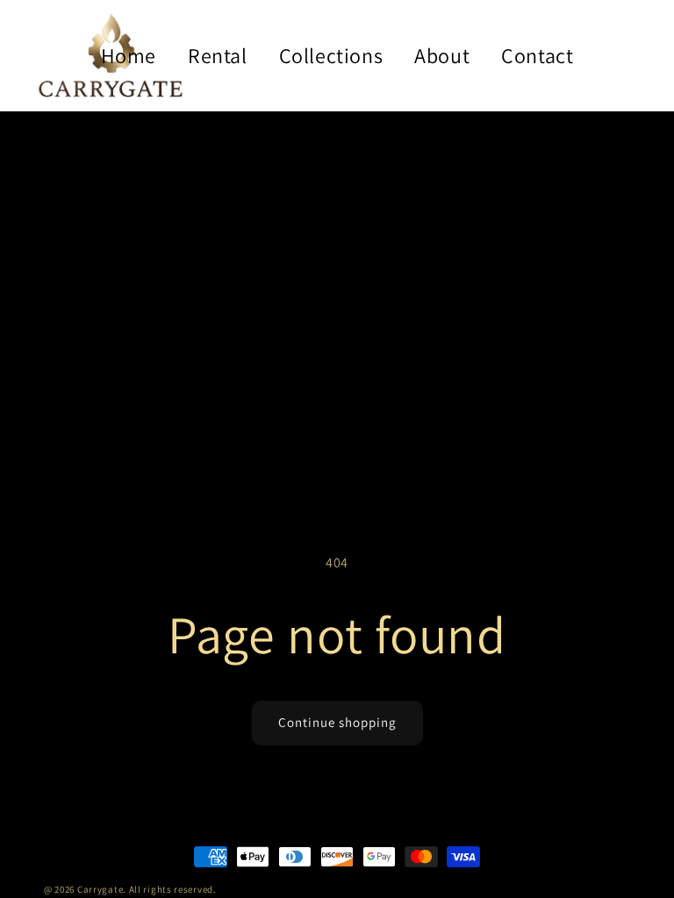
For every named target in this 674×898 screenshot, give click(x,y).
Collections (331, 55)
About (442, 55)
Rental (217, 55)
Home (128, 55)
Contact (537, 55)
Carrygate (100, 889)
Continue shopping (337, 722)
